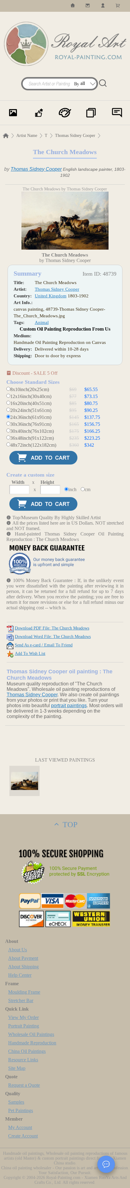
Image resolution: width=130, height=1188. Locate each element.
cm (87, 489)
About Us (17, 949)
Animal (42, 322)
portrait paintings (69, 705)
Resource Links (23, 1059)
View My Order (23, 1017)
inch (72, 489)
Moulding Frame (24, 992)
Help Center (19, 975)
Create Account (23, 1135)
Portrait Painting (23, 1025)
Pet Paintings (20, 1110)
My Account (20, 1127)
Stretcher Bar (20, 1000)
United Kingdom (51, 295)
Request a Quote (24, 1085)
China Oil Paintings (27, 1051)
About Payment (23, 958)
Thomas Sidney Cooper (75, 135)
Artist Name (26, 135)
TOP (68, 824)
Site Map (16, 1068)
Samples (16, 1102)
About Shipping (23, 966)
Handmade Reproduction (32, 1042)
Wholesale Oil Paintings (31, 1034)
